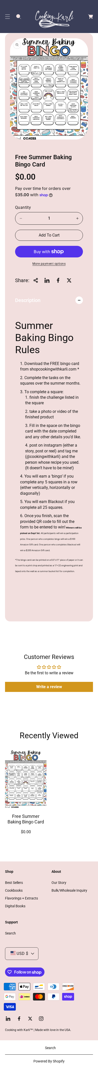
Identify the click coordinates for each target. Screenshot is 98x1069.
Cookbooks (14, 890)
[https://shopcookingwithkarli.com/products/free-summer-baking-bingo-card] (47, 280)
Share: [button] (22, 280)
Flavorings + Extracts (21, 898)
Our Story (59, 883)
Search (10, 933)
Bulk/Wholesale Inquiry (69, 890)
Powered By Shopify (49, 1061)
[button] (7, 16)
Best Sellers (14, 883)
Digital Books (15, 906)
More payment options (49, 263)
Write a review (49, 686)
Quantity (23, 207)
